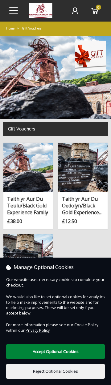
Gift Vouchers (31, 28)
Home (10, 28)
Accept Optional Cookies (56, 351)
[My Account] (75, 10)
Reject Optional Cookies (55, 371)
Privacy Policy (38, 330)
